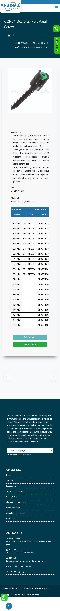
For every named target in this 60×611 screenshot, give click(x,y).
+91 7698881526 (27, 553)
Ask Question (30, 337)
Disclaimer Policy (13, 508)
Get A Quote (30, 344)
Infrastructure (11, 486)
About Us (9, 481)
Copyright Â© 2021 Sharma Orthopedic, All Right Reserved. (27, 588)
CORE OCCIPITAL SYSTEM (30, 42)
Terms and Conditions (14, 491)
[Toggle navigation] (56, 7)
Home (8, 475)
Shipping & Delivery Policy (16, 502)
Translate (27, 455)
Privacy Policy (11, 497)
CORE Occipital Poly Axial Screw (30, 47)
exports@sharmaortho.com (36, 561)
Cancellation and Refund (15, 513)
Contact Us (10, 519)
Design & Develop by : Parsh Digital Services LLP (22, 595)
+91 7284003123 (13, 553)
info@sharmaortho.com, (15, 561)
